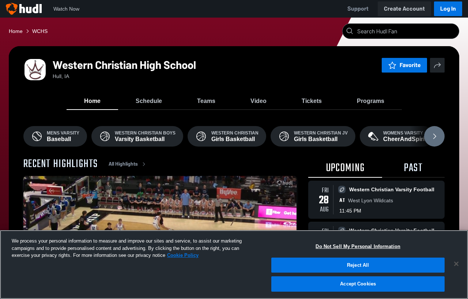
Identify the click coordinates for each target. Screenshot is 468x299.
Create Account (404, 9)
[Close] (456, 264)
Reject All (358, 265)
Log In (448, 9)
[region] (234, 264)
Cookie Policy (183, 255)
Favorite (410, 65)
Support (358, 9)
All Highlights (123, 164)
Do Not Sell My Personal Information (358, 246)
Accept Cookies (358, 284)
